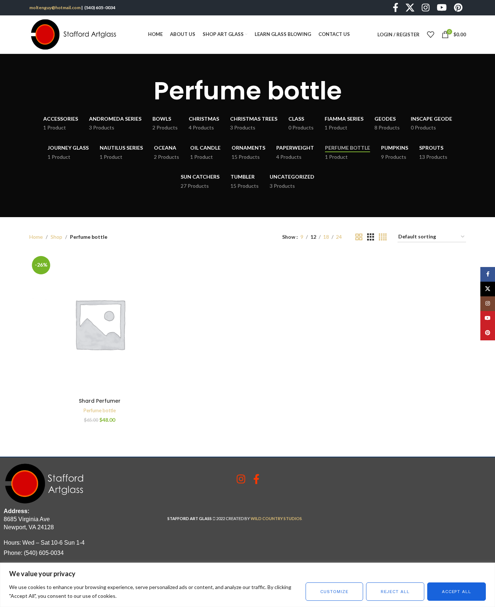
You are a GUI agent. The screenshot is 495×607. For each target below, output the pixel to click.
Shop (56, 237)
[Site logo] (75, 34)
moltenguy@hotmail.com (55, 7)
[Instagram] (241, 479)
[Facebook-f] (256, 479)
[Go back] (144, 91)
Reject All (395, 591)
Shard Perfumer (100, 401)
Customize (334, 591)
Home (36, 237)
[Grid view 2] (358, 237)
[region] (247, 585)
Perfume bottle (100, 410)
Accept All (456, 591)
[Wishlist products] (430, 34)
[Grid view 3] (370, 237)
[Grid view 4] (383, 237)
